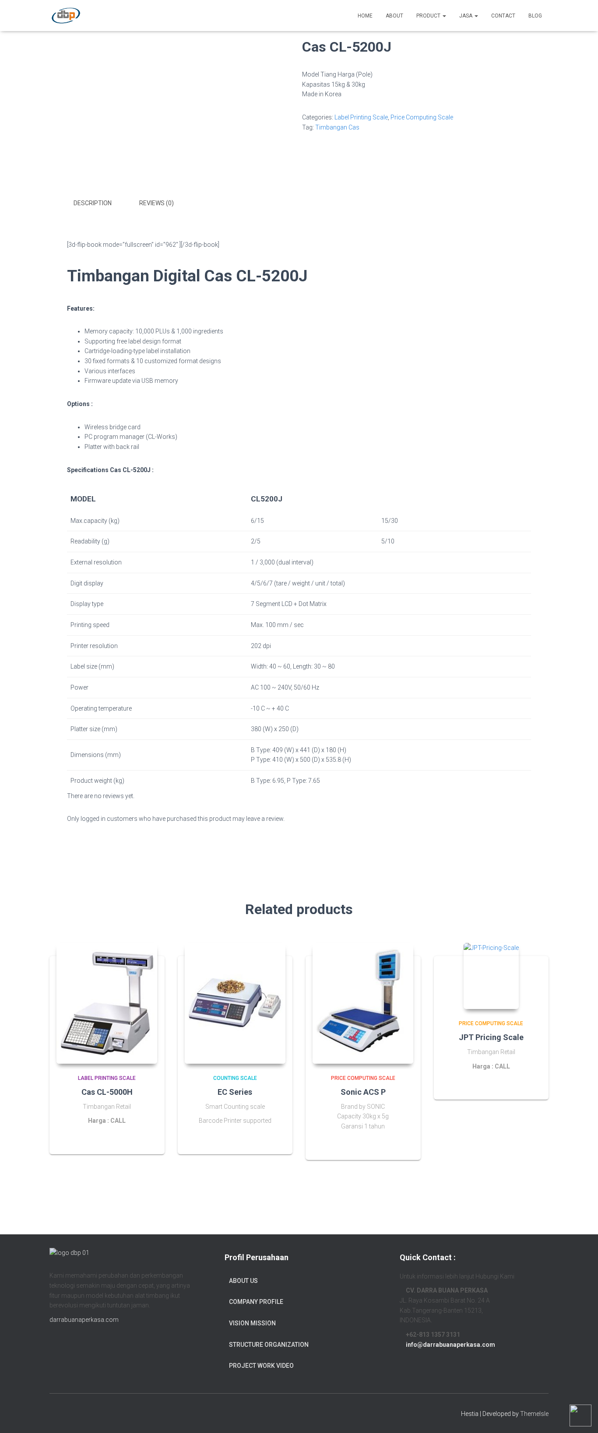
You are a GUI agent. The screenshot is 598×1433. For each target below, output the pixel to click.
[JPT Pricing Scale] (491, 976)
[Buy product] (403, 1144)
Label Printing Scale (361, 117)
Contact (503, 16)
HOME (365, 16)
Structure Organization (269, 1344)
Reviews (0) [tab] (156, 203)
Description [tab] (93, 203)
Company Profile (256, 1301)
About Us (243, 1280)
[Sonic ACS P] (363, 1003)
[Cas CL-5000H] (106, 1003)
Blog (535, 16)
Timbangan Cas (337, 127)
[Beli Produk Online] (275, 1139)
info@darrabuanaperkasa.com (450, 1344)
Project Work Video (261, 1365)
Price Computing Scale (421, 117)
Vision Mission (252, 1323)
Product (429, 16)
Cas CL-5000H (107, 1092)
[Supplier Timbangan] (66, 16)
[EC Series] (235, 1003)
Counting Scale (235, 1078)
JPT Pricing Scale (491, 1037)
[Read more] (147, 1139)
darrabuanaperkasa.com (84, 1319)
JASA (466, 16)
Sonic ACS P (363, 1092)
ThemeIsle (534, 1413)
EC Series (235, 1092)
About (394, 16)
